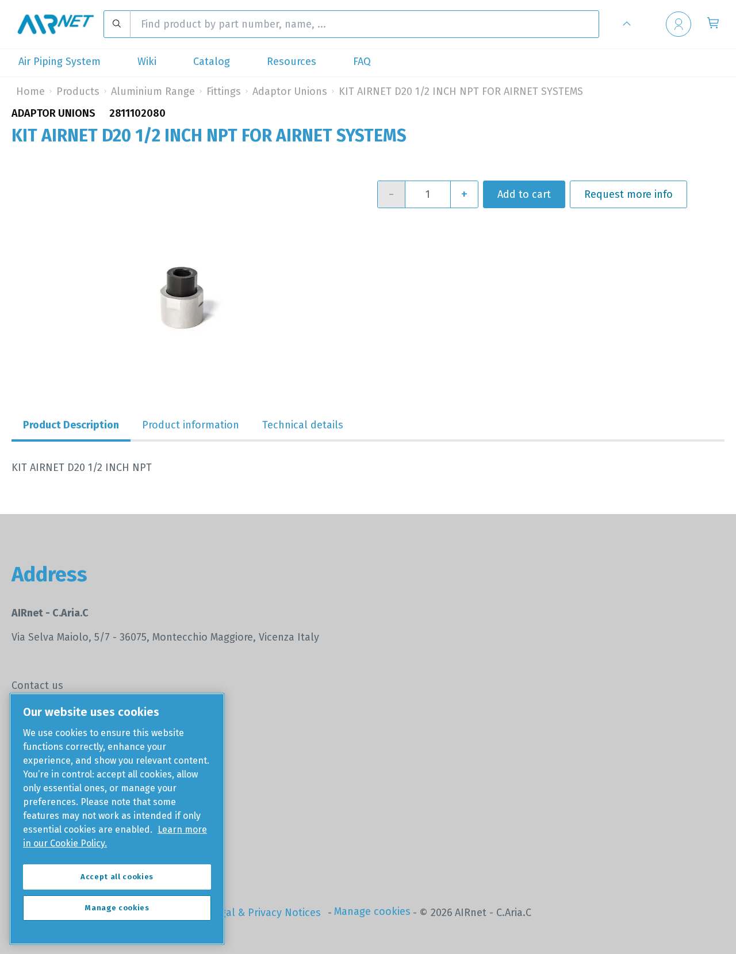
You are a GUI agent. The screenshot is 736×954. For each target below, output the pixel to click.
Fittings (223, 91)
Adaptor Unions (289, 91)
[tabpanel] (368, 467)
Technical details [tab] (302, 425)
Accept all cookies (117, 876)
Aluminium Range (153, 91)
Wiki (146, 61)
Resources (291, 61)
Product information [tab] (190, 425)
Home (30, 91)
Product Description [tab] (71, 425)
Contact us (37, 685)
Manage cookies (372, 911)
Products (77, 91)
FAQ (362, 61)
